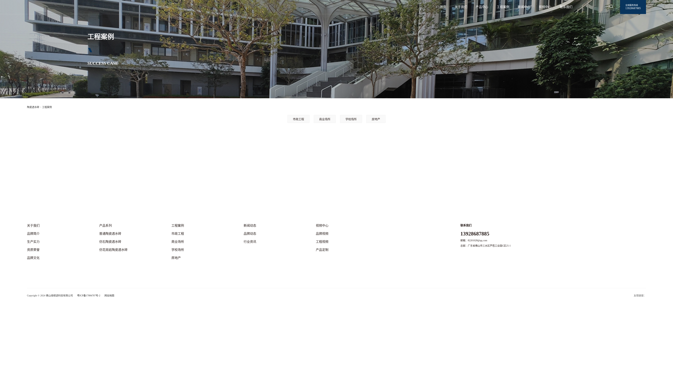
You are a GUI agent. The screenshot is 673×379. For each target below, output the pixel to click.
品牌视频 (322, 233)
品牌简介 (33, 233)
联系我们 (566, 7)
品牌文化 (33, 258)
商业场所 (324, 119)
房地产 (376, 119)
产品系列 (105, 225)
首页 (443, 7)
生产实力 (33, 242)
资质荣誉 (33, 250)
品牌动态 (250, 233)
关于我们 (461, 7)
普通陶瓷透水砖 (110, 233)
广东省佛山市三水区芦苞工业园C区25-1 (489, 245)
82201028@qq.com (477, 240)
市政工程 (298, 119)
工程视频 (322, 242)
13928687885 (633, 8)
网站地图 (109, 295)
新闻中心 (524, 7)
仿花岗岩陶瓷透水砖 (113, 250)
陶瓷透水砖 (33, 107)
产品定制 (322, 250)
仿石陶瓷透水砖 (110, 242)
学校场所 (351, 119)
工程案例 (503, 7)
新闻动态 (250, 225)
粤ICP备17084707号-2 (88, 295)
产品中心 (482, 7)
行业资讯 (250, 242)
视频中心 (545, 7)
